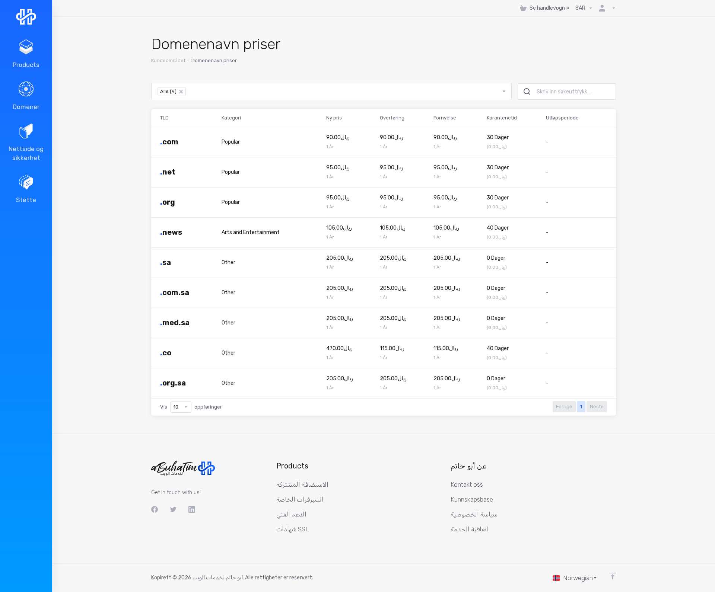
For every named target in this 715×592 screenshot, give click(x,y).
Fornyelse (444, 118)
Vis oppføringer (191, 407)
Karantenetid (502, 118)
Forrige (564, 406)
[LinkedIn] (191, 509)
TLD (164, 118)
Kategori (231, 118)
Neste (597, 406)
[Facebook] (154, 509)
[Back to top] (612, 576)
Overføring (392, 118)
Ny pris (334, 118)
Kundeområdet (168, 60)
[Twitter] (173, 509)
